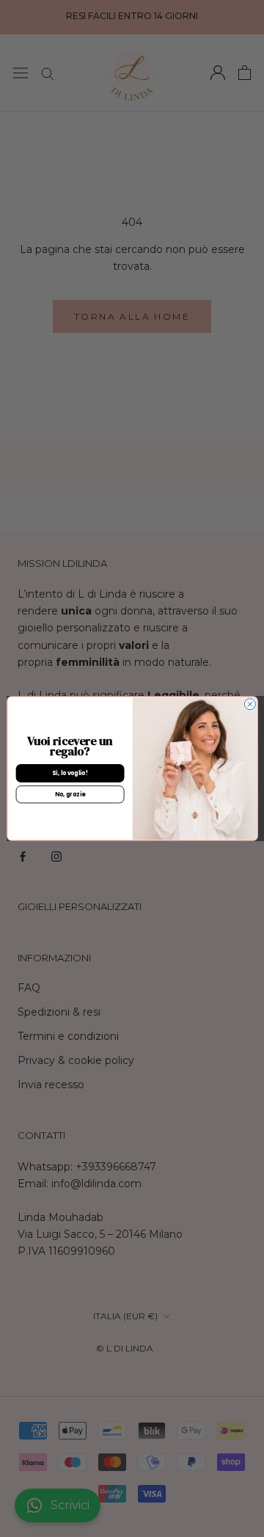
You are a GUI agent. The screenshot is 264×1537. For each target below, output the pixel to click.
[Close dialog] (249, 704)
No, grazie (69, 794)
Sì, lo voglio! (69, 773)
